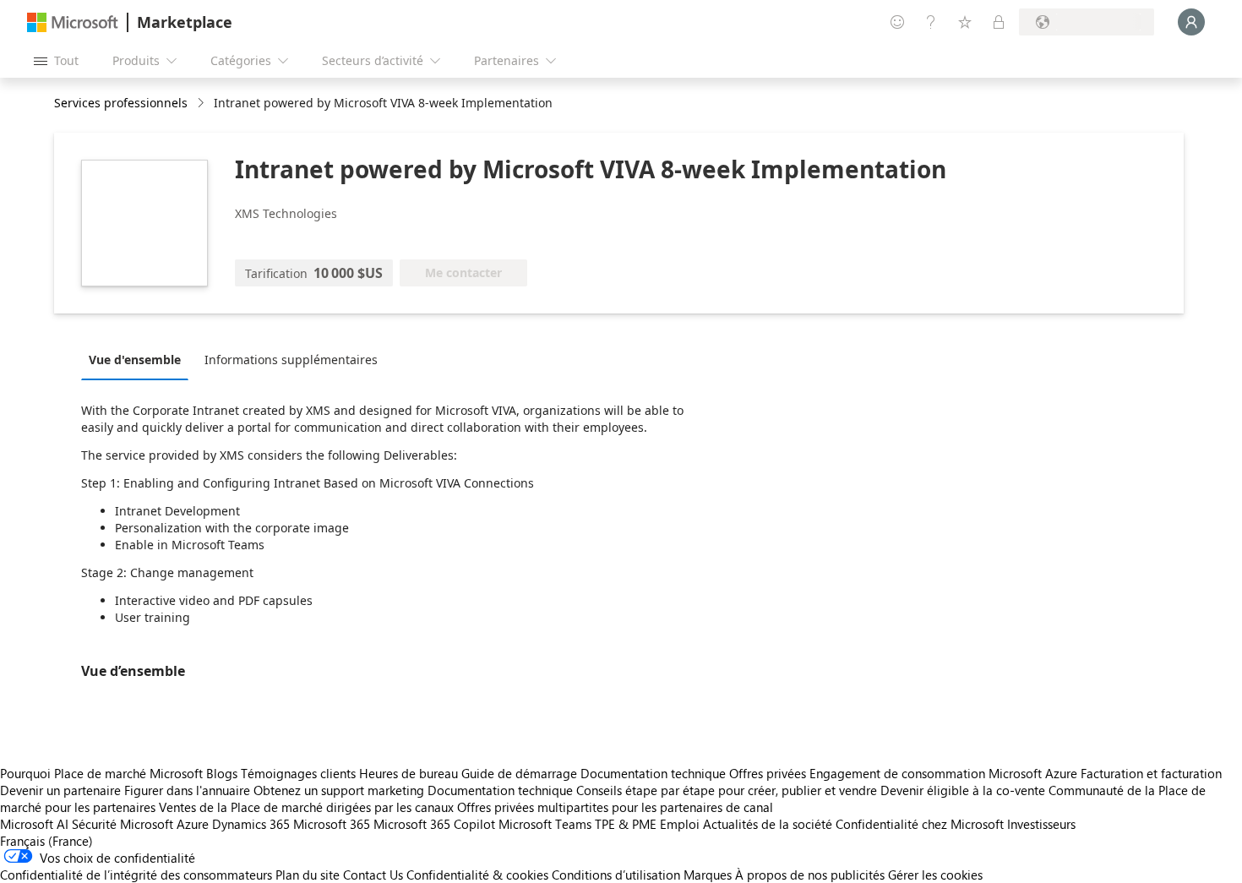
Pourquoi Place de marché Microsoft (101, 773)
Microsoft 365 (331, 823)
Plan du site (307, 874)
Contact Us (373, 874)
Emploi (680, 823)
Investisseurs (1041, 823)
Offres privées (767, 773)
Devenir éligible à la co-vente (962, 790)
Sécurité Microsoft (122, 823)
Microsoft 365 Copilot (434, 823)
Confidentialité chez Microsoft (920, 823)
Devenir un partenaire (60, 790)
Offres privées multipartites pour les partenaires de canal (615, 807)
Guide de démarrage (519, 773)
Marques (708, 874)
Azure (193, 823)
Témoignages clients (298, 773)
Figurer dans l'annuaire (187, 790)
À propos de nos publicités (810, 874)
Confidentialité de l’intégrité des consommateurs (136, 874)
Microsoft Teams (544, 823)
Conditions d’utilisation (616, 874)
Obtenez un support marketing (338, 790)
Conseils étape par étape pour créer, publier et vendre (726, 790)
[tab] (139, 359)
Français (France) (46, 840)
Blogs (221, 773)
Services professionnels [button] (121, 103)
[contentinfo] (202, 103)
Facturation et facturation (1151, 773)
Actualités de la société (767, 823)
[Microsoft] (72, 22)
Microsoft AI (34, 823)
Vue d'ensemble (135, 360)
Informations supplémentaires (291, 360)
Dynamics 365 (251, 823)
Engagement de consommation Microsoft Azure (945, 773)
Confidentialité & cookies (477, 874)
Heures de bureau (408, 773)
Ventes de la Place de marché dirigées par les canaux (306, 807)
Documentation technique (653, 773)
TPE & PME (625, 823)
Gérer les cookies (935, 874)
